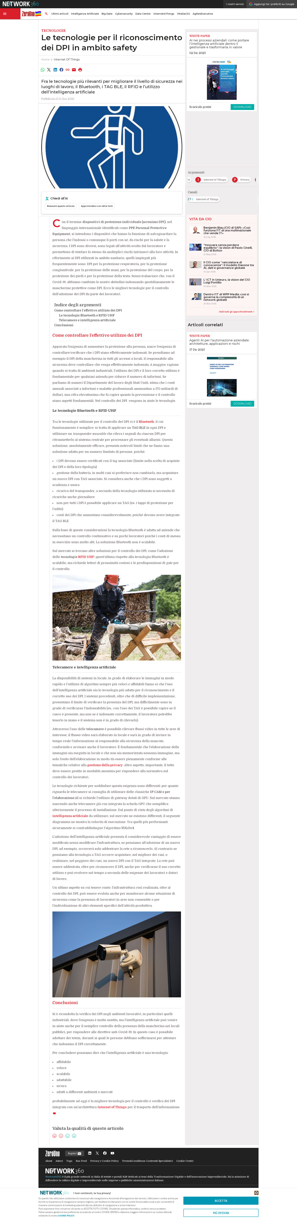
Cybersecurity (124, 13)
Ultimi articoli (59, 13)
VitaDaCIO (183, 13)
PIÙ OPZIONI (221, 1213)
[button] (10, 13)
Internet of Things (67, 59)
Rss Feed (81, 1161)
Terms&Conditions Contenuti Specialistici (147, 1161)
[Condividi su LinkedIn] (55, 69)
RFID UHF (86, 557)
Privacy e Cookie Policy (104, 1161)
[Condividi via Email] (74, 69)
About (48, 1161)
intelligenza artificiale (70, 816)
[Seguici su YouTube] (112, 1153)
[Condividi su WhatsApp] (42, 69)
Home (45, 59)
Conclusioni (63, 325)
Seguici (72, 1153)
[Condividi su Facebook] (61, 69)
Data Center (143, 13)
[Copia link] (67, 69)
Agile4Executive (203, 13)
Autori (59, 1161)
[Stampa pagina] (80, 69)
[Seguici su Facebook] (105, 1153)
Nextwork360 (53, 1176)
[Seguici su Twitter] (97, 1153)
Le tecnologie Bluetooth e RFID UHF (87, 315)
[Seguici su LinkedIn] (90, 1153)
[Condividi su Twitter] (49, 69)
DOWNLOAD (242, 107)
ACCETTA (221, 1200)
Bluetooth (146, 421)
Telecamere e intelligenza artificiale (87, 320)
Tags (69, 1161)
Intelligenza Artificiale (85, 13)
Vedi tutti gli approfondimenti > (236, 311)
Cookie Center (185, 1161)
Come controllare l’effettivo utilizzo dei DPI (88, 310)
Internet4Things (163, 13)
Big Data (107, 13)
